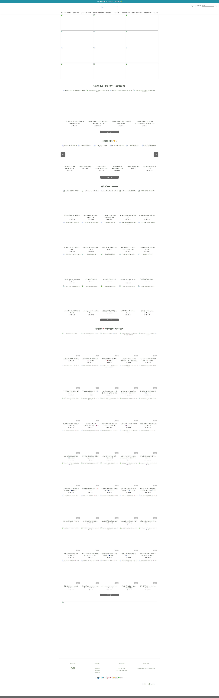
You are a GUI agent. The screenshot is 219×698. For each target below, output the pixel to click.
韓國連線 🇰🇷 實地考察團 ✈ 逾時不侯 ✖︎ (102, 12)
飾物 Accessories (136, 12)
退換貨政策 (97, 670)
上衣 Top (116, 12)
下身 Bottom (125, 12)
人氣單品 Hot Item (86, 12)
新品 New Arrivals (66, 12)
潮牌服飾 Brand (148, 12)
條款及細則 (97, 672)
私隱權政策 (97, 668)
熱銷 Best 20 (76, 12)
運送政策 (156, 12)
